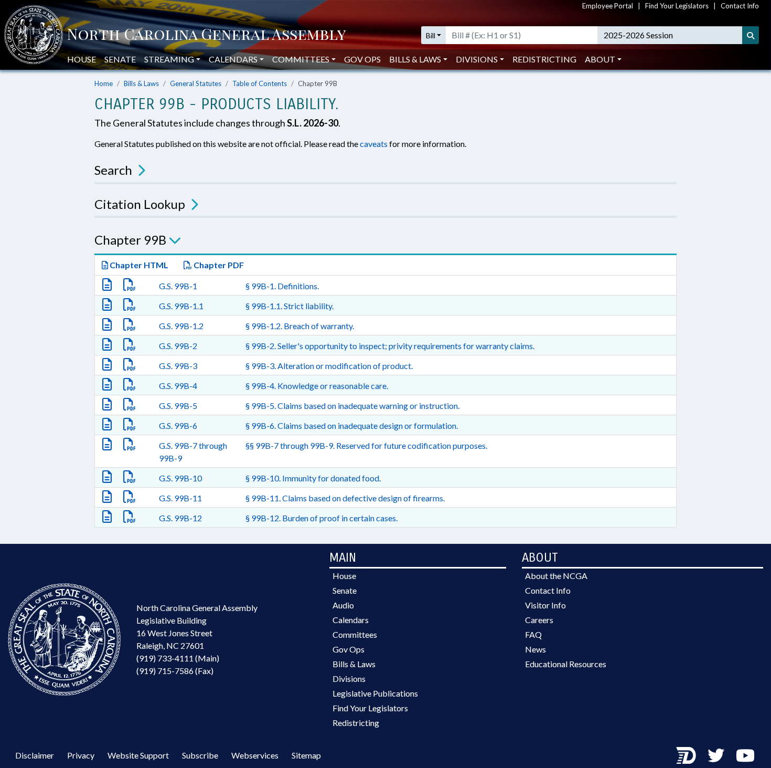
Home (103, 83)
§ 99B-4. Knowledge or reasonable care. (316, 386)
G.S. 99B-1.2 (181, 326)
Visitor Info (545, 605)
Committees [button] (300, 59)
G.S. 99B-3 (178, 366)
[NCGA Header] (206, 35)
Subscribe (200, 755)
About (600, 59)
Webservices (255, 755)
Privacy (80, 755)
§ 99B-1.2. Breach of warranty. (299, 326)
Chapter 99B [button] (130, 239)
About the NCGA (556, 576)
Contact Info (740, 6)
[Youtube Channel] (745, 755)
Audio (343, 605)
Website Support (138, 755)
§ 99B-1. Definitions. (282, 286)
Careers (539, 620)
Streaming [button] (169, 59)
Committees (355, 634)
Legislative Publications (375, 693)
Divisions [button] (477, 59)
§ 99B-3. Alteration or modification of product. (329, 366)
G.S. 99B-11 (180, 498)
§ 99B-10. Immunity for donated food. (313, 478)
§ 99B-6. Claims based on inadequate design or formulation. (351, 425)
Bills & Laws (141, 83)
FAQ (533, 634)
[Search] (750, 35)
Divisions (349, 678)
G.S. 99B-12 (180, 518)
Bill (430, 35)
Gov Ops (362, 59)
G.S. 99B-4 (178, 386)
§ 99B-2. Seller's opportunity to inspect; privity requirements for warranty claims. (389, 346)
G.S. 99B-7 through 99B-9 (193, 451)
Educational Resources (565, 664)
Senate (120, 59)
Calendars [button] (233, 59)
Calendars (351, 620)
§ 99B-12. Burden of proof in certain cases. (321, 518)
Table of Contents (259, 83)
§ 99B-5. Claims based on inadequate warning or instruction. (352, 406)
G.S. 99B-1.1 (181, 306)
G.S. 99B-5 (178, 406)
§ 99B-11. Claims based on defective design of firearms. (345, 498)
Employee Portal (607, 6)
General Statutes (195, 83)
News (535, 649)
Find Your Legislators (677, 6)
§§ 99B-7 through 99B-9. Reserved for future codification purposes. (366, 445)
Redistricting (544, 59)
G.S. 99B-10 (180, 478)
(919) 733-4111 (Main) (177, 658)
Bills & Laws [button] (415, 59)
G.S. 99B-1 (178, 286)
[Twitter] (716, 755)
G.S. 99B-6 (178, 425)
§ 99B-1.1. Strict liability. (289, 306)
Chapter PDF (218, 265)
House (81, 59)
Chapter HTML (138, 265)
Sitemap (306, 755)
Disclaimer (34, 755)
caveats (374, 144)
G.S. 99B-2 (178, 346)
